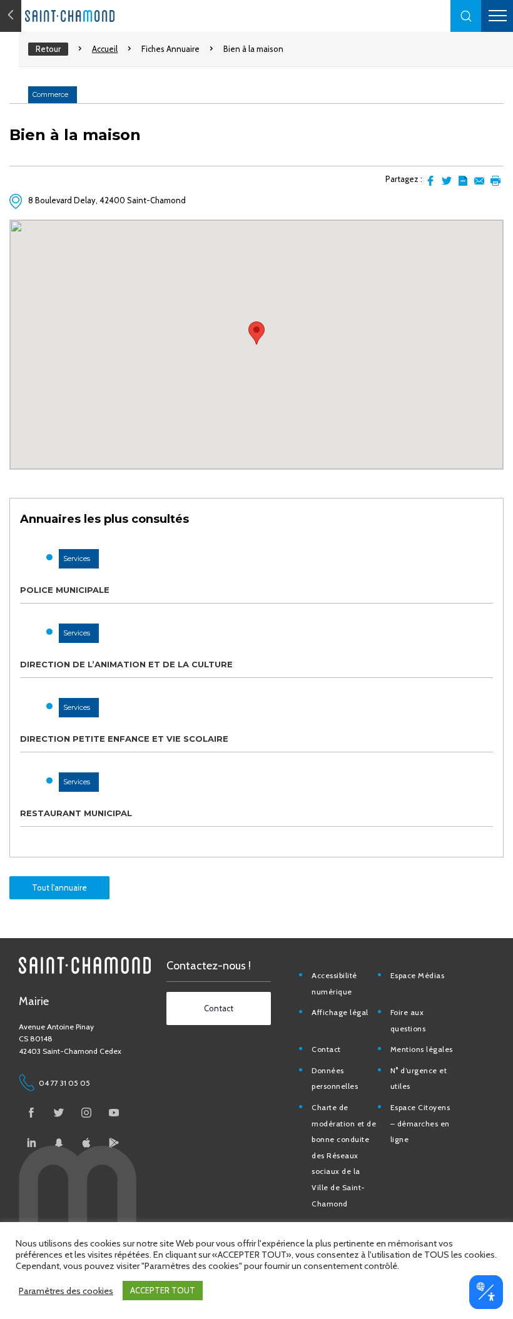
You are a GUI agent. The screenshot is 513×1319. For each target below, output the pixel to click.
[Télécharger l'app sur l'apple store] (86, 1142)
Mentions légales (421, 1049)
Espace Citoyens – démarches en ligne (420, 1123)
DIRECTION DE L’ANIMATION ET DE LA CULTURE (126, 664)
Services (76, 558)
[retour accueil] (10, 16)
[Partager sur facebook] (430, 181)
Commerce (50, 94)
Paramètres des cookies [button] (66, 1290)
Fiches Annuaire (170, 49)
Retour (48, 49)
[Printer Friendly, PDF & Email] (463, 181)
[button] (466, 16)
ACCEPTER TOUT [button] (162, 1290)
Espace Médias (417, 975)
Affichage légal (340, 1012)
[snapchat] (58, 1142)
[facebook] (31, 1112)
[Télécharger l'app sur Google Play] (113, 1142)
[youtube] (113, 1112)
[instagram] (86, 1112)
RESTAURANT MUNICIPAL (76, 813)
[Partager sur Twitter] (447, 181)
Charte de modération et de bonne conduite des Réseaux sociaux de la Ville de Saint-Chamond (344, 1155)
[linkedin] (31, 1142)
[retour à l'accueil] (94, 16)
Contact (326, 1049)
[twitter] (58, 1112)
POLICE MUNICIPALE (64, 590)
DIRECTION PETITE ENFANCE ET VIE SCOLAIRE (124, 739)
